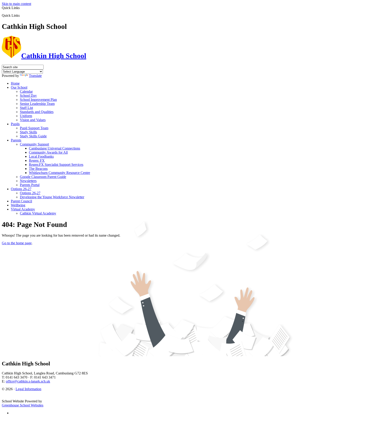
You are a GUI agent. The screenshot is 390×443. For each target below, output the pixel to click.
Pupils (15, 124)
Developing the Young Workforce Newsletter (52, 197)
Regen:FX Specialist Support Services (56, 164)
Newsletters (28, 181)
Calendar (26, 91)
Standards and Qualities (36, 112)
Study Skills (28, 132)
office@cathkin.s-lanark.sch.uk (28, 381)
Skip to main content (16, 4)
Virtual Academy (23, 209)
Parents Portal (29, 185)
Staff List (26, 108)
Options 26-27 (21, 189)
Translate (35, 76)
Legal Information (28, 389)
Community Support (34, 144)
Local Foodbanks (41, 156)
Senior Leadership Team (37, 104)
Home (15, 83)
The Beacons (38, 169)
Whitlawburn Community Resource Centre (59, 173)
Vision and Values (33, 120)
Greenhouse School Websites (22, 405)
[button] (21, 15)
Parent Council (21, 201)
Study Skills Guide (33, 136)
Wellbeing (18, 205)
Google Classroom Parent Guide (43, 177)
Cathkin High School (53, 56)
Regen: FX (37, 160)
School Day (28, 95)
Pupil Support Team (34, 128)
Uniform (26, 116)
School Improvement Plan (38, 100)
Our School (19, 87)
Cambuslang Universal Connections (54, 148)
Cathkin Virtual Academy (38, 213)
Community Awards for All (48, 152)
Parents (16, 140)
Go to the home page (17, 243)
